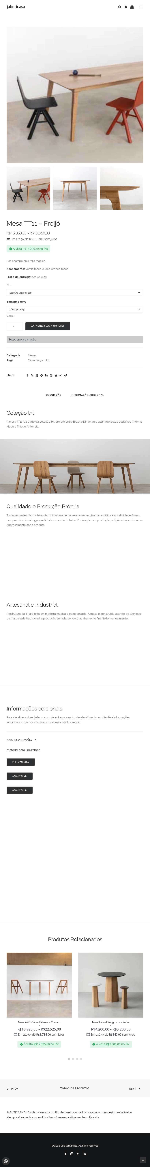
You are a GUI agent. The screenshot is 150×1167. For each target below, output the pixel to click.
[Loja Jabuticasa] (16, 7)
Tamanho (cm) (16, 301)
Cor (9, 285)
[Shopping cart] (130, 7)
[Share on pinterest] (41, 375)
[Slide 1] (28, 188)
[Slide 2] (75, 188)
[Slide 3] (121, 188)
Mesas (32, 355)
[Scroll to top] (143, 1160)
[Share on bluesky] (56, 375)
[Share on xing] (60, 375)
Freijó (39, 360)
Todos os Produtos (75, 1088)
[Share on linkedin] (46, 375)
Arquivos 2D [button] (19, 776)
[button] (141, 7)
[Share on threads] (37, 375)
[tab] (87, 396)
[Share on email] (65, 375)
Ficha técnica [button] (20, 762)
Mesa (31, 360)
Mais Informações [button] (19, 740)
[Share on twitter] (32, 375)
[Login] (124, 7)
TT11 (46, 360)
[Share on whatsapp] (51, 375)
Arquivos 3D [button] (19, 790)
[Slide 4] (81, 1059)
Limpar (10, 315)
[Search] (118, 7)
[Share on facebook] (27, 375)
